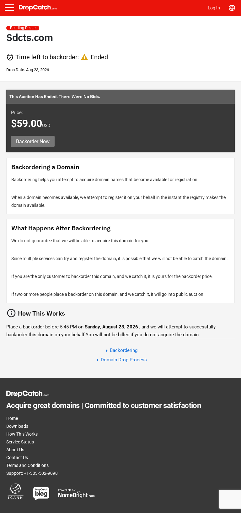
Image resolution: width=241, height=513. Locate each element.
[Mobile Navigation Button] (9, 7)
